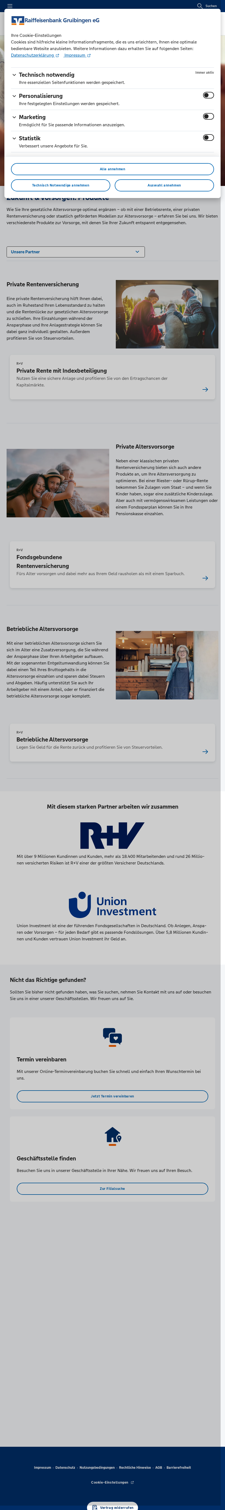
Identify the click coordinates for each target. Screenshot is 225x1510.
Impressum (74, 55)
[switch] (208, 95)
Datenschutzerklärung (33, 55)
